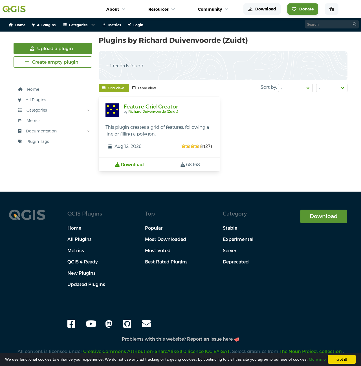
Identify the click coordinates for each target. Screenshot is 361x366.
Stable (230, 227)
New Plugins (81, 273)
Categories (36, 110)
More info (317, 359)
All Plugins (35, 99)
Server (229, 250)
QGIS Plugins (84, 213)
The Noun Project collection (311, 351)
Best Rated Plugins (166, 261)
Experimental (238, 239)
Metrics (32, 120)
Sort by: (269, 87)
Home (32, 89)
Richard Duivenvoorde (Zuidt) (153, 111)
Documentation (41, 130)
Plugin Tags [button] (37, 141)
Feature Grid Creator (151, 106)
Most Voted (158, 250)
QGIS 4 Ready (82, 261)
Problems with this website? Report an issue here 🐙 (180, 338)
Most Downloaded (165, 239)
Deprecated (236, 261)
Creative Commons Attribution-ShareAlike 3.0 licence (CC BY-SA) (156, 351)
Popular (153, 227)
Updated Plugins (86, 284)
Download (324, 216)
